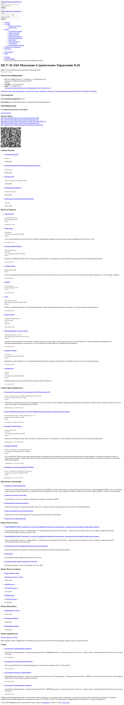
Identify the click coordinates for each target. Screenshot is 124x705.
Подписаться (77, 91)
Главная (7, 22)
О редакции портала (15, 31)
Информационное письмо (12, 626)
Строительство (6, 113)
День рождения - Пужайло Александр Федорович (19, 661)
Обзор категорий (14, 33)
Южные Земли (9, 228)
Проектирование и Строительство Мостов (17, 503)
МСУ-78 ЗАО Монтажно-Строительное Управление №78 (20, 119)
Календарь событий (15, 36)
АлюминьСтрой (9, 368)
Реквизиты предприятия (11, 618)
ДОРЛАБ (7, 282)
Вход (6, 54)
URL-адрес (66, 702)
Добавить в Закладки (46, 91)
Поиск (3, 7)
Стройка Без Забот (10, 266)
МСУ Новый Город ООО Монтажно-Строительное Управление (22, 125)
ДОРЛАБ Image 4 (10, 584)
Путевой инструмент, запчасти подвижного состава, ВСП (21, 561)
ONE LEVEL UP (9, 214)
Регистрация (9, 52)
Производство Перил (11, 350)
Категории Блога (14, 41)
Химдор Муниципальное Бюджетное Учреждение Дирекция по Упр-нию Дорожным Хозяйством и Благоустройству (37, 411)
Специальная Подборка (16, 45)
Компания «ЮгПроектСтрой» (13, 246)
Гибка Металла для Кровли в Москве (15, 518)
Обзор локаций (14, 35)
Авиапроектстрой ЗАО (11, 446)
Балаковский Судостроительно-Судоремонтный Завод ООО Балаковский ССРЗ (27, 392)
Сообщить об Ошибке (89, 91)
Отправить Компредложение (63, 91)
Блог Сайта (12, 40)
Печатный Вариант (18, 91)
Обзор (7, 29)
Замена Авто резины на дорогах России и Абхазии (19, 511)
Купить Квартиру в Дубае (12, 610)
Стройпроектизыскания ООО (13, 187)
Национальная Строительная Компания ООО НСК (19, 199)
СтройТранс (45, 702)
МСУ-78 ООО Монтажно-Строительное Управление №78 (20, 123)
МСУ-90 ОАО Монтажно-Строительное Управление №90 (20, 118)
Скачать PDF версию (32, 91)
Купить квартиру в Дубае (12, 573)
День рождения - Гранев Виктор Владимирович (18, 648)
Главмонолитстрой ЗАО (11, 154)
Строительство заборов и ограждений (15, 495)
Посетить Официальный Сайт (30, 88)
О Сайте (7, 24)
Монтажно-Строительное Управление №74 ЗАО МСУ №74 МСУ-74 (23, 121)
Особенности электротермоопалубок (15, 485)
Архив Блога (13, 43)
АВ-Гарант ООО (9, 176)
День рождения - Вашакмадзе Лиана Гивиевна (18, 672)
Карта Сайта (13, 28)
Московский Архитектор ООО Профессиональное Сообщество (22, 165)
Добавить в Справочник (13, 47)
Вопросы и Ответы (15, 26)
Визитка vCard (45, 88)
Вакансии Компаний (15, 38)
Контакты (8, 48)
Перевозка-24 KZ (10, 314)
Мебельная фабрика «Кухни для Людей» (16, 331)
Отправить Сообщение (12, 88)
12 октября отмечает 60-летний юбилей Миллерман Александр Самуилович (26, 546)
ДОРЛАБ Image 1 (10, 595)
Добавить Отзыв (6, 91)
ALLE (6, 296)
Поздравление (9, 553)
